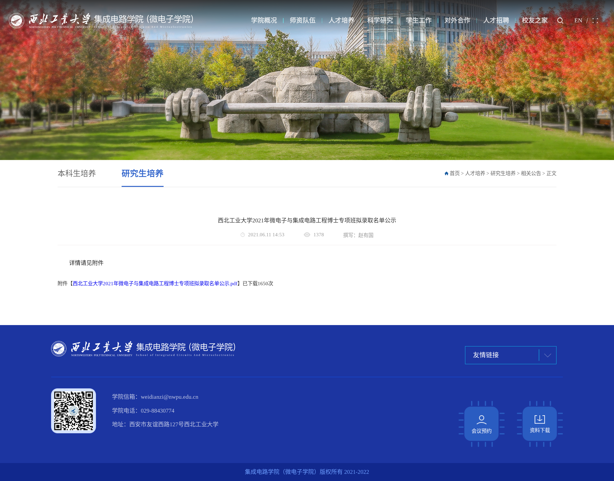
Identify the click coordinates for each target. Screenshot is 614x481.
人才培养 (341, 20)
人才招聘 (496, 20)
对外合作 (457, 20)
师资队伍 (303, 20)
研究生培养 (143, 173)
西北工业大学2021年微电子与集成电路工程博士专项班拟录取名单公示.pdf (155, 283)
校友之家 (535, 20)
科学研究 (380, 20)
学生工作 (419, 20)
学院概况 (264, 20)
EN (578, 20)
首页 (455, 173)
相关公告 (531, 173)
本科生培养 (77, 173)
